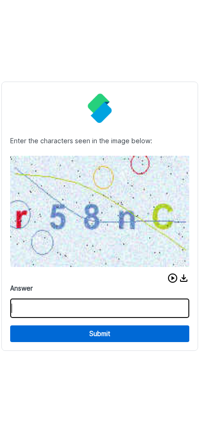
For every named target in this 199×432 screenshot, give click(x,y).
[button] (172, 278)
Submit (99, 333)
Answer (21, 288)
